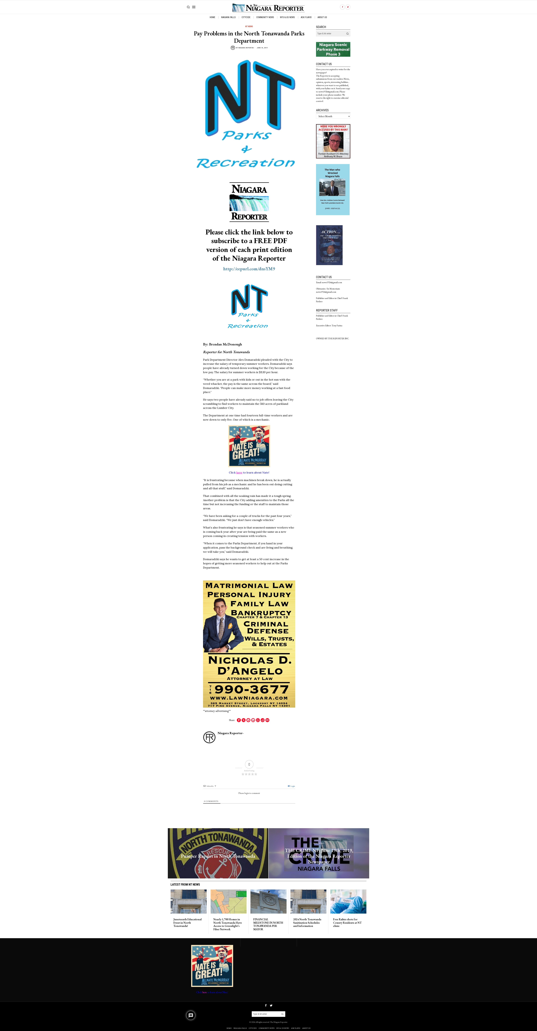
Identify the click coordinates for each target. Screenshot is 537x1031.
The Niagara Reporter (278, 1022)
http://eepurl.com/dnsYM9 (249, 269)
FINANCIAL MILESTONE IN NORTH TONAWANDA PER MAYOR (268, 924)
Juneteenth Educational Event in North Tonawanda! (187, 923)
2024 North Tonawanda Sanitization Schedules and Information (307, 923)
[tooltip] (342, 7)
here (239, 472)
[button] (347, 33)
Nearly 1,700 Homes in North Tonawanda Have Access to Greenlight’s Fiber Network (227, 924)
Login (292, 786)
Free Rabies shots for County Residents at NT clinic (347, 923)
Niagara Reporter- (246, 48)
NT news (249, 26)
